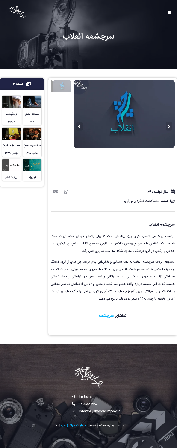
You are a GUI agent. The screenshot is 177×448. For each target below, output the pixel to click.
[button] (66, 192)
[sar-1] (124, 114)
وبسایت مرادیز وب (74, 425)
